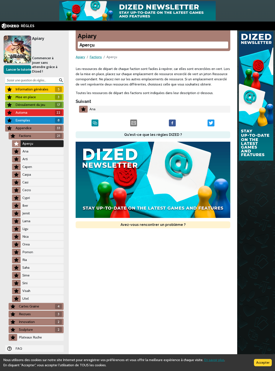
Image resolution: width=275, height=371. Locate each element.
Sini (25, 283)
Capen (27, 167)
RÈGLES (27, 26)
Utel (25, 298)
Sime (26, 275)
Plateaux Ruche (30, 337)
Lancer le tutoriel (18, 69)
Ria (24, 260)
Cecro (26, 190)
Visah (26, 291)
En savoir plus (214, 360)
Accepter (263, 362)
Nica (25, 236)
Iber (25, 205)
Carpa (26, 174)
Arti (25, 159)
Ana (25, 151)
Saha (25, 267)
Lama (26, 221)
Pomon (27, 252)
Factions (96, 57)
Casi (25, 182)
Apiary (38, 38)
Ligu (25, 229)
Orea (26, 244)
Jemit (26, 213)
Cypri (26, 198)
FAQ (18, 348)
